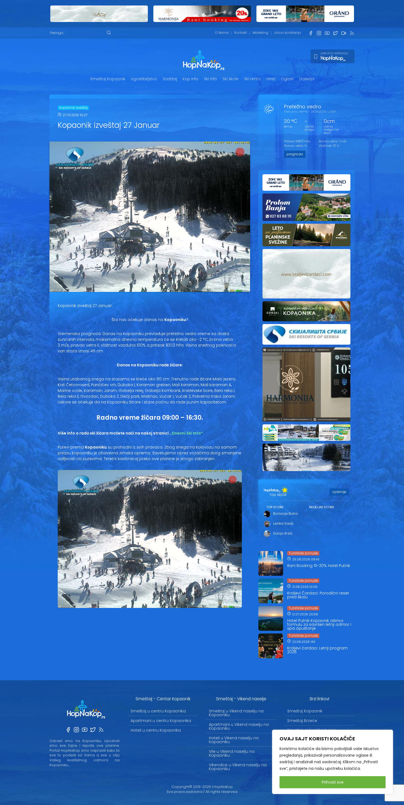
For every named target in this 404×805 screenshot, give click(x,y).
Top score (275, 507)
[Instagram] (319, 33)
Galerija (306, 79)
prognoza (295, 154)
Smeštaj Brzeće (302, 720)
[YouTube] (327, 33)
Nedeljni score (321, 507)
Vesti (270, 79)
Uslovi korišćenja (287, 33)
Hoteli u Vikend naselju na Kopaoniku (234, 740)
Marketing (260, 33)
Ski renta (252, 79)
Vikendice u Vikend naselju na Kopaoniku (238, 766)
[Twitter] (335, 33)
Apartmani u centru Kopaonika (161, 720)
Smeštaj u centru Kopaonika (158, 711)
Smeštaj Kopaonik (107, 79)
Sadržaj (170, 79)
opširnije (339, 491)
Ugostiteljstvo (144, 79)
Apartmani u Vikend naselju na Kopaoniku (239, 726)
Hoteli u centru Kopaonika (156, 730)
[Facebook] (310, 33)
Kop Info (190, 79)
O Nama (222, 33)
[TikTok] (343, 33)
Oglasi (287, 79)
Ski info (210, 79)
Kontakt (240, 33)
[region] (332, 762)
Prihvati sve (333, 782)
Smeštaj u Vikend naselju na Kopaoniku (236, 713)
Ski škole (231, 79)
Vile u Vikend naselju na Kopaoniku (231, 753)
